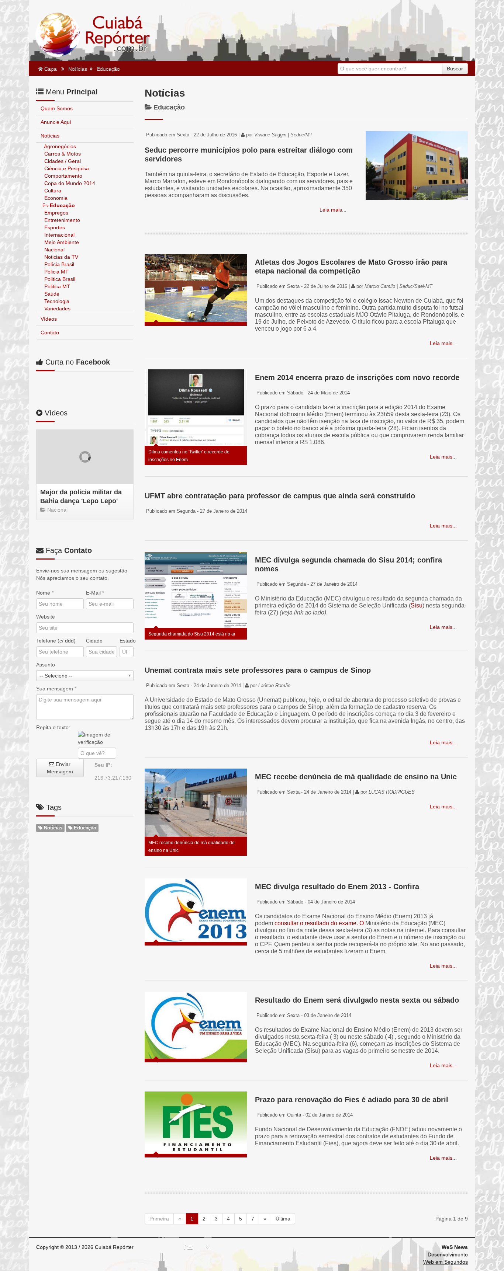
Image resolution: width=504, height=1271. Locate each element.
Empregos (55, 213)
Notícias (77, 69)
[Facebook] (185, 1247)
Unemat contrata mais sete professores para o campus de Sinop (258, 670)
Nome (44, 593)
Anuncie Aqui (56, 122)
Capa (50, 69)
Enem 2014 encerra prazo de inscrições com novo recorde (357, 377)
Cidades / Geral (62, 161)
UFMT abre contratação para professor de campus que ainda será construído (280, 496)
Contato (50, 332)
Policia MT (56, 272)
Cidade (94, 641)
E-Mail (95, 593)
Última (283, 1219)
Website (45, 617)
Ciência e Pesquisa (66, 168)
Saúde (51, 294)
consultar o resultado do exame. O (319, 923)
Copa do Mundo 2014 (69, 183)
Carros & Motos (62, 154)
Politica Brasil (59, 279)
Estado (127, 641)
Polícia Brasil (58, 264)
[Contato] (190, 1247)
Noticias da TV (60, 257)
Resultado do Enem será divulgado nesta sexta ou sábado (357, 1000)
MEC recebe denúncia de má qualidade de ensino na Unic (356, 777)
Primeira (159, 1219)
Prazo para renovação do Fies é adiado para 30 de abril (351, 1100)
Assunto (45, 665)
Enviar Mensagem (60, 767)
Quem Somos (57, 108)
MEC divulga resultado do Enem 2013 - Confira (337, 886)
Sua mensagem (56, 689)
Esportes (54, 227)
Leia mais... (332, 210)
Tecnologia (56, 301)
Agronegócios (59, 146)
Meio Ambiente (61, 242)
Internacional (59, 235)
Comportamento (62, 176)
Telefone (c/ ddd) (56, 641)
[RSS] (208, 1247)
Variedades (56, 308)
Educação (108, 69)
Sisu (416, 605)
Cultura (52, 191)
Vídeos (49, 319)
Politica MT (56, 286)
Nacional (54, 250)
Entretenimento (61, 220)
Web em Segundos (445, 1262)
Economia (55, 198)
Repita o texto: (53, 727)
